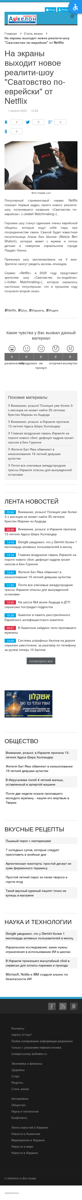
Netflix (11, 310)
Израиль (38, 310)
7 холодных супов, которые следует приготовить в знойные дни (32, 852)
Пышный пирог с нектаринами (28, 840)
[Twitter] (35, 122)
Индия (53, 310)
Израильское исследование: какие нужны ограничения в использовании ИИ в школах (38, 949)
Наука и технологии (24, 1111)
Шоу (24, 310)
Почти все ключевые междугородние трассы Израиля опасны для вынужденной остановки (40, 470)
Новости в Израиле (24, 1153)
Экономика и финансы (26, 1063)
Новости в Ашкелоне (25, 1134)
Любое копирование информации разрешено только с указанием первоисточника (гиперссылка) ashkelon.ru (42, 1047)
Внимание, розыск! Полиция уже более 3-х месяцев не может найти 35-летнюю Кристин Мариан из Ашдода (41, 410)
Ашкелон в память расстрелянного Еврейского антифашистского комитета (37, 617)
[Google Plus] (57, 122)
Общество (18, 1105)
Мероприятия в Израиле (28, 1140)
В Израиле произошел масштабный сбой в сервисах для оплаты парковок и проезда (37, 962)
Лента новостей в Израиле (29, 1127)
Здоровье (18, 1070)
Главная (11, 33)
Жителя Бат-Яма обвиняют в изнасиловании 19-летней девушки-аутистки (35, 453)
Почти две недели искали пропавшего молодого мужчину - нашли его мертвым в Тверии (37, 798)
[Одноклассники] (13, 131)
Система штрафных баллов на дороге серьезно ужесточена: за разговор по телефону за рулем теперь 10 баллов (40, 645)
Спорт (15, 1076)
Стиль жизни (33, 33)
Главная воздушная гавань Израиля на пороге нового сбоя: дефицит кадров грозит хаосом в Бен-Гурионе (41, 437)
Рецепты (17, 1082)
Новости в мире (22, 1146)
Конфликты (19, 1117)
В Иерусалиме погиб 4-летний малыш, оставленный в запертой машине (35, 781)
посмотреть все (41, 661)
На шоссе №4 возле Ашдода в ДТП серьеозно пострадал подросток (37, 604)
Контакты (17, 1028)
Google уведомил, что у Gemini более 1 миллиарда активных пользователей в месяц (41, 544)
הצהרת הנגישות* (21, 1034)
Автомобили (19, 1098)
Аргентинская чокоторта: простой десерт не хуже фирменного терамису (38, 865)
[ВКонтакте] (13, 122)
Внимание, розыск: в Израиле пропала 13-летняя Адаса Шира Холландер (38, 423)
